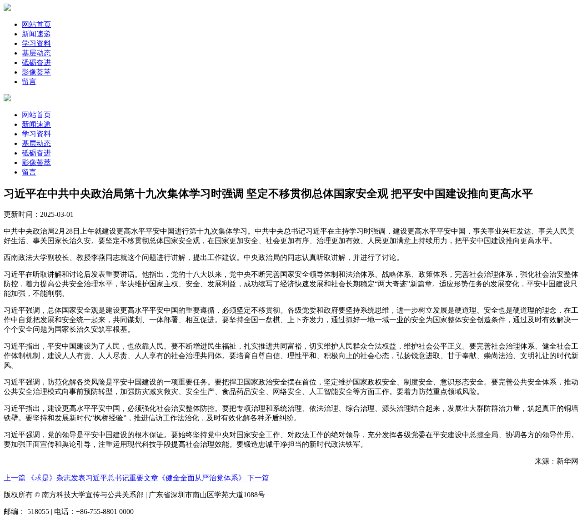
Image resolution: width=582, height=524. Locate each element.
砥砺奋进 (36, 62)
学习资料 (36, 43)
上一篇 (14, 478)
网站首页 (36, 24)
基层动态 (36, 53)
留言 (29, 81)
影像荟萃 (36, 72)
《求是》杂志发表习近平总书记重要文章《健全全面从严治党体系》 (137, 478)
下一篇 (258, 478)
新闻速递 (36, 34)
